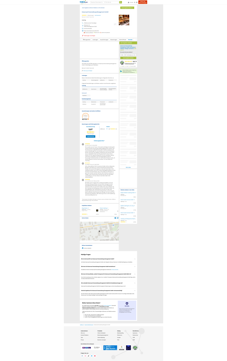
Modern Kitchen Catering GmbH (128, 192)
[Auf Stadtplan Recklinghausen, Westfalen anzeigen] (117, 218)
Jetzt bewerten (90, 136)
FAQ (118, 339)
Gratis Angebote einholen (126, 7)
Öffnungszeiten (86, 39)
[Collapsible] (135, 259)
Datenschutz (135, 335)
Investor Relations (84, 335)
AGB (134, 337)
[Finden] (120, 2)
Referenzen (119, 335)
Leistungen (95, 39)
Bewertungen (113, 39)
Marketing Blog (120, 333)
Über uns (83, 333)
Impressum (135, 333)
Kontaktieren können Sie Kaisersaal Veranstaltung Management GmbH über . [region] (99, 269)
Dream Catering (103, 208)
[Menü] (137, 2)
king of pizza (84, 208)
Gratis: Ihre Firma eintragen (142, 2)
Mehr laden (128, 167)
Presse (82, 339)
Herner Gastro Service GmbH (127, 199)
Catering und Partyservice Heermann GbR (128, 218)
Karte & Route (122, 39)
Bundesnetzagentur (108, 305)
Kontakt (130, 39)
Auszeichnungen (104, 39)
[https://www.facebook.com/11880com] (82, 356)
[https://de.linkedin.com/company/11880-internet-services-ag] (91, 356)
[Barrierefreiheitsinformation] (135, 2)
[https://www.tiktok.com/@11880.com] (88, 356)
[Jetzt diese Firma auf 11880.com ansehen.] (106, 128)
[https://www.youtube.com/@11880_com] (95, 356)
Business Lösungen (102, 339)
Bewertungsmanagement (103, 335)
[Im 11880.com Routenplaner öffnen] (115, 218)
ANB (134, 339)
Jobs (82, 337)
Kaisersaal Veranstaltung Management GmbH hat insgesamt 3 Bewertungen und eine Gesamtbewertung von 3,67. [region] (103, 286)
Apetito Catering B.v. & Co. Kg (127, 205)
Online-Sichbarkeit (101, 333)
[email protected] (114, 269)
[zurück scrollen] (81, 39)
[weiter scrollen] (136, 39)
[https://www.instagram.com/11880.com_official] (85, 356)
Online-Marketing (101, 337)
